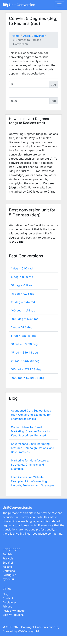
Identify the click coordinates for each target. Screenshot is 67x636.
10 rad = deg (24, 344)
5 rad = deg (23, 335)
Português (9, 575)
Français (8, 558)
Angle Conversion (34, 35)
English (7, 554)
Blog (5, 594)
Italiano (7, 566)
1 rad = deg (21, 327)
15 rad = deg (24, 352)
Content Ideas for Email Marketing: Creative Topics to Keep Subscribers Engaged (30, 431)
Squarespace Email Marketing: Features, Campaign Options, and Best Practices (32, 448)
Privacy (7, 606)
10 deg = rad (22, 285)
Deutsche (9, 571)
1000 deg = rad (24, 319)
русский (8, 579)
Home (15, 35)
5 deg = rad (22, 277)
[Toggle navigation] (59, 4)
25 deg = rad (23, 302)
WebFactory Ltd (28, 631)
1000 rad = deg (27, 377)
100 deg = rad (23, 310)
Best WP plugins (13, 614)
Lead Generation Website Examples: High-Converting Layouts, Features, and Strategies (32, 481)
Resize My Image (14, 610)
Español (8, 562)
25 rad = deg (25, 361)
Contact (8, 598)
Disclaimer (9, 602)
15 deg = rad (22, 293)
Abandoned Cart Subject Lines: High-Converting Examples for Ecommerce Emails (31, 414)
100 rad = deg (26, 369)
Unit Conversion (21, 5)
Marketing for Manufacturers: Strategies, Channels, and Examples (30, 464)
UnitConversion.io (46, 627)
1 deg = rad (22, 268)
